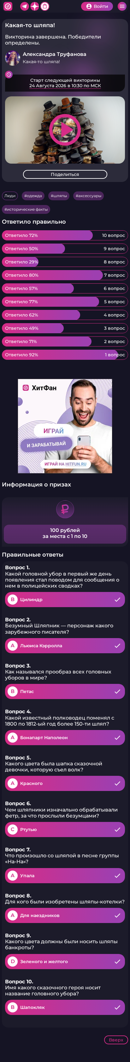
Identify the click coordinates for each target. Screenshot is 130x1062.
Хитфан (7, 6)
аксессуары (89, 195)
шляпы (60, 195)
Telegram (24, 6)
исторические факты (27, 209)
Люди (9, 195)
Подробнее (65, 83)
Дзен (34, 6)
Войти (101, 6)
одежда (34, 195)
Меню (122, 6)
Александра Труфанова (54, 54)
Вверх (116, 1040)
